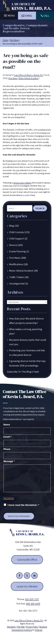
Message (9, 461)
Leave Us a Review (27, 586)
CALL (46, 15)
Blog (11, 225)
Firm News (12, 78)
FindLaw (38, 630)
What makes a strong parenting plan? (25, 331)
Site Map (21, 626)
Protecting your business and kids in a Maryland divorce (27, 352)
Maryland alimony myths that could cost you (27, 342)
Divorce (13, 245)
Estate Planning (17, 251)
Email (7, 436)
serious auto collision (22, 182)
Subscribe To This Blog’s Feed (23, 371)
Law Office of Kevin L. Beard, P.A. (28, 75)
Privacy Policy (32, 626)
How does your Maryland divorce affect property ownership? (26, 321)
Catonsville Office (27, 559)
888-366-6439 (33, 603)
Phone (6, 449)
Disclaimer (8, 498)
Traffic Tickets (16, 277)
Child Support (16, 238)
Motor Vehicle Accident (28, 78)
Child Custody (16, 232)
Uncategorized (17, 283)
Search (40, 208)
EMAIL (28, 15)
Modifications (16, 264)
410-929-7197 (32, 599)
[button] (9, 15)
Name (6, 424)
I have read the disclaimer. (23, 504)
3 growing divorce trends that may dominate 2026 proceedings (27, 363)
